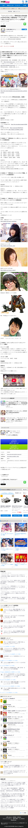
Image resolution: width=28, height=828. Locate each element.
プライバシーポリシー (7, 818)
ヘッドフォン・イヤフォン (7, 493)
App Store (14, 442)
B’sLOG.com (13, 820)
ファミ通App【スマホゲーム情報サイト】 (9, 8)
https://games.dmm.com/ (9, 62)
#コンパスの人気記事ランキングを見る (8, 646)
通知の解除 (15, 818)
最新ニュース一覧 (21, 8)
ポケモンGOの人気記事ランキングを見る (8, 679)
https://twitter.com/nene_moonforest (8, 221)
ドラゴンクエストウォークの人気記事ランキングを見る (11, 654)
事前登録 (10, 11)
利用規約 (14, 817)
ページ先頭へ (24, 812)
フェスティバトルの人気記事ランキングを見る (9, 692)
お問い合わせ (9, 817)
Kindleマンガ (18, 493)
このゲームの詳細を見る (13, 435)
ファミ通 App (5, 2)
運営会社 (19, 817)
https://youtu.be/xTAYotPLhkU (16, 127)
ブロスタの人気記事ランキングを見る (7, 665)
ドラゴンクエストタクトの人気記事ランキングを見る (10, 686)
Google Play (14, 447)
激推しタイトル (16, 11)
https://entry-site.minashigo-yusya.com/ (14, 454)
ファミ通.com (22, 818)
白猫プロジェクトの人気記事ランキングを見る (9, 660)
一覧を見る (24, 489)
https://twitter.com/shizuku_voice (8, 245)
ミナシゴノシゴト (4, 476)
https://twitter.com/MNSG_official (15, 129)
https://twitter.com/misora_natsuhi (8, 270)
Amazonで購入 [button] (6, 515)
